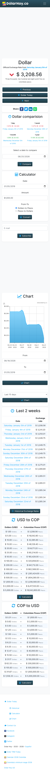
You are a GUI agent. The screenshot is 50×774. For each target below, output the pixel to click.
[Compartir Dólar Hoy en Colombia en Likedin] (31, 109)
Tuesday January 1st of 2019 (18, 445)
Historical (15, 708)
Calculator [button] (26, 597)
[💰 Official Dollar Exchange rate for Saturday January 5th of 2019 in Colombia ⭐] (15, 3)
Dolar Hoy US (9, 768)
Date (25, 181)
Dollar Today (12, 701)
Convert (26, 217)
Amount (25, 192)
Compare (26, 164)
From (25, 355)
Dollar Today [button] (26, 95)
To (25, 367)
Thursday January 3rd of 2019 (18, 434)
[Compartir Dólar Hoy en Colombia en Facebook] (22, 109)
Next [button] (26, 100)
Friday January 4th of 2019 (13, 129)
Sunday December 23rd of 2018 (18, 497)
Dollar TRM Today (13, 752)
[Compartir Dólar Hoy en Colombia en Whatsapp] (35, 109)
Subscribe (26, 236)
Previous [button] (26, 89)
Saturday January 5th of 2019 (18, 425)
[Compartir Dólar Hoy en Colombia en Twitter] (26, 109)
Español (28, 746)
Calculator (15, 713)
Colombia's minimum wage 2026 (19, 762)
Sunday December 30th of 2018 (18, 453)
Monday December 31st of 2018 (18, 449)
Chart (26, 383)
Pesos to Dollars (25, 211)
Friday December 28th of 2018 (18, 465)
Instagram (10, 736)
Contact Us (11, 725)
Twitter (9, 741)
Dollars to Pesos (25, 208)
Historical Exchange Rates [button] (26, 511)
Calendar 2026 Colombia (16, 757)
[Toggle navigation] (44, 3)
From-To (25, 204)
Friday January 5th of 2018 (37, 140)
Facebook (10, 731)
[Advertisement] (25, 33)
